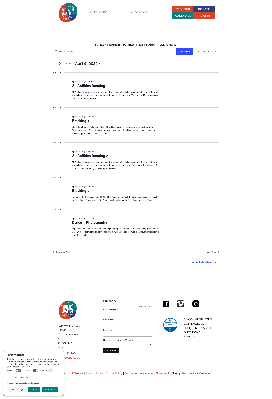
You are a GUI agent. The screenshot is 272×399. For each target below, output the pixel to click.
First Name (109, 319)
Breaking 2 (80, 190)
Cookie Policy (113, 373)
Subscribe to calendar (202, 261)
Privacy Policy (94, 373)
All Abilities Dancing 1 (90, 85)
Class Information (198, 319)
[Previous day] (54, 63)
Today (68, 63)
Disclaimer (131, 373)
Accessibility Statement (154, 373)
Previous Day (63, 252)
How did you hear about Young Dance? (121, 340)
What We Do (98, 12)
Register (183, 9)
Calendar (183, 15)
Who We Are (139, 12)
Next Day (211, 252)
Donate (204, 9)
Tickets (204, 15)
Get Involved (194, 323)
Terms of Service (72, 373)
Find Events (184, 51)
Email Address (110, 309)
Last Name (109, 330)
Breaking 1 (80, 120)
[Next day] (60, 63)
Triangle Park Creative (196, 373)
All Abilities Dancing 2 (90, 155)
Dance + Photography (89, 222)
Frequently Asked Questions (198, 330)
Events (189, 336)
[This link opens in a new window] (166, 303)
